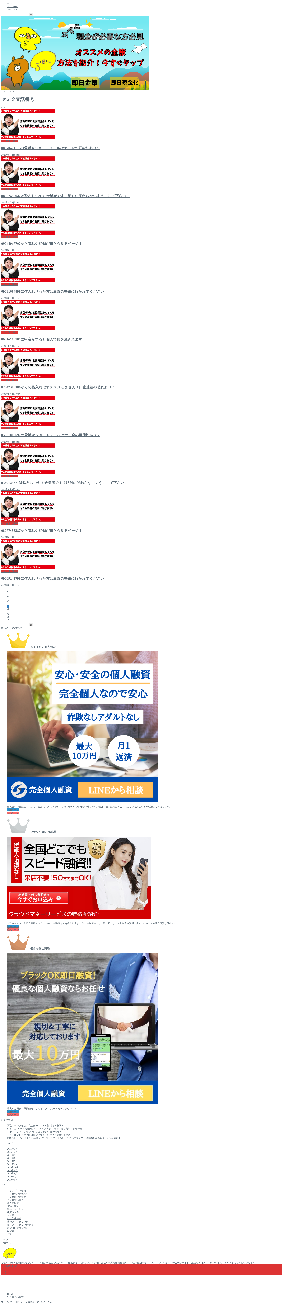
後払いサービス (15, 1209)
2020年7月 (12, 1176)
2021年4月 (12, 1164)
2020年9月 (12, 1170)
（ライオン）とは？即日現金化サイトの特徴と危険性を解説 (39, 1135)
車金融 (10, 1231)
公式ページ (13, 813)
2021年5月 (12, 1161)
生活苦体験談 (14, 1218)
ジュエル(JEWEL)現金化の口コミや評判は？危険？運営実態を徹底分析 (44, 1128)
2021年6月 (12, 1158)
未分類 (10, 1215)
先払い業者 (13, 1206)
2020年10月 (13, 1167)
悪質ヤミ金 (13, 1212)
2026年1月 (12, 1149)
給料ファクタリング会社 (20, 1224)
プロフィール (12, 7)
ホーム (9, 4)
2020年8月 (12, 1173)
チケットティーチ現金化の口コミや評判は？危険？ (34, 1131)
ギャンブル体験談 (16, 1190)
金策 (9, 1234)
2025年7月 (12, 1152)
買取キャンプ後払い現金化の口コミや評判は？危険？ (35, 1125)
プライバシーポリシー (13, 1302)
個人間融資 (13, 1203)
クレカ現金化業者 (16, 1197)
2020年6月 (12, 1180)
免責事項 (30, 1302)
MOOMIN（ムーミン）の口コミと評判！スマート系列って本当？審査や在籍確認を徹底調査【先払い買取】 (64, 1138)
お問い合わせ (12, 9)
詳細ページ (13, 809)
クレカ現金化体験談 (17, 1193)
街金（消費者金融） (17, 1228)
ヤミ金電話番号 (15, 1200)
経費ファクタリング (17, 1221)
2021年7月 (12, 1155)
